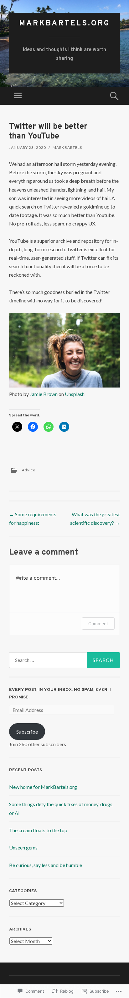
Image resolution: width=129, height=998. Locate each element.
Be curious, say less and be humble (45, 865)
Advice (28, 470)
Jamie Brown (44, 394)
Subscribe (27, 732)
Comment (98, 623)
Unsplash (75, 394)
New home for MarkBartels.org (43, 787)
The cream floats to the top (38, 830)
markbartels (67, 147)
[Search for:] (64, 660)
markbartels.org (64, 23)
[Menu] (17, 96)
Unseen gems (23, 847)
